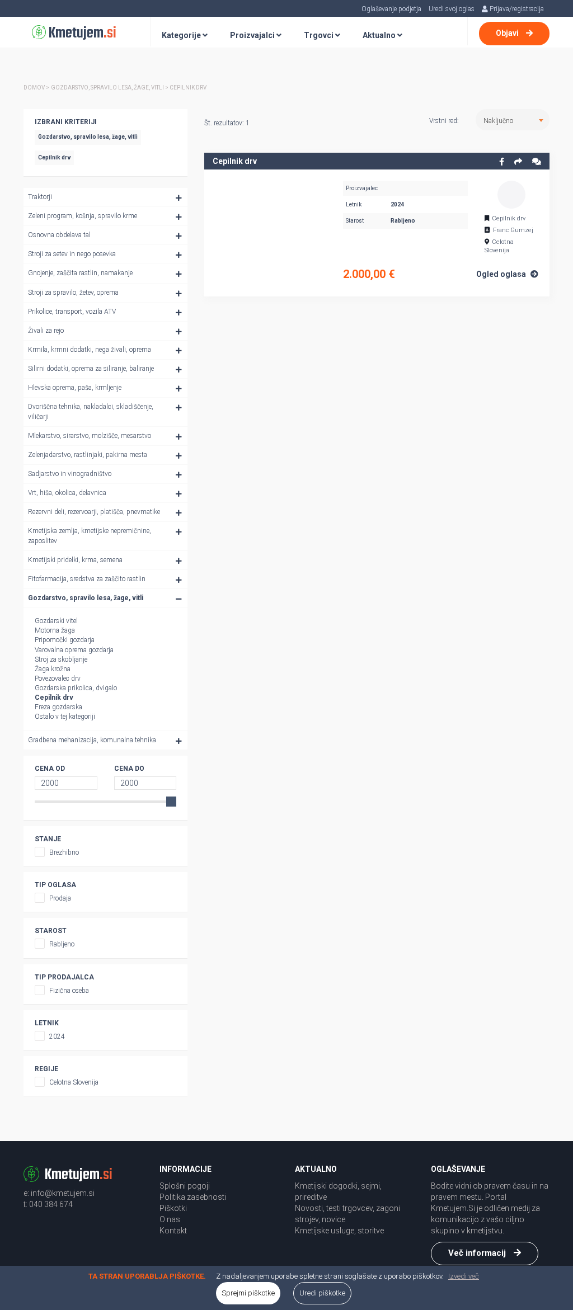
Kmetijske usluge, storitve (339, 1230)
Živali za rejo (46, 330)
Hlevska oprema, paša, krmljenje (74, 388)
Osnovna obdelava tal (59, 235)
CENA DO (129, 768)
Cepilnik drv (54, 697)
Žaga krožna (53, 669)
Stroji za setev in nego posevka (72, 254)
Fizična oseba (69, 991)
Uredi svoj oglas (452, 9)
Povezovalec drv (58, 678)
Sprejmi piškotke (248, 1293)
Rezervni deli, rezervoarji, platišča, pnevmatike (94, 512)
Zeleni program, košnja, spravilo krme (82, 216)
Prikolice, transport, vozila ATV (72, 311)
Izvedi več (463, 1276)
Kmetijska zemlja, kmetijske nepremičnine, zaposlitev (89, 535)
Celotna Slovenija (73, 1082)
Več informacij (478, 1253)
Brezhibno (64, 852)
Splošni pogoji (184, 1185)
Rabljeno (61, 944)
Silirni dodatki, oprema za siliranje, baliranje (91, 369)
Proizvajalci (253, 35)
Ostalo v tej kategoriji (65, 716)
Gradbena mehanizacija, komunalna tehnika (92, 740)
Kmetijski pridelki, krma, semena (75, 560)
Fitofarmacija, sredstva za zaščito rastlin (86, 579)
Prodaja (60, 898)
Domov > (36, 87)
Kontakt (173, 1230)
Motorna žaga (55, 630)
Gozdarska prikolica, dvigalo (76, 688)
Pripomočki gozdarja (65, 640)
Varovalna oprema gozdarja (74, 650)
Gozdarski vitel (56, 621)
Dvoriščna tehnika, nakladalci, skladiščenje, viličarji (90, 411)
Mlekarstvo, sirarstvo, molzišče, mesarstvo (89, 436)
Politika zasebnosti (192, 1197)
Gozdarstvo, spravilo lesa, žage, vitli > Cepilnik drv (128, 87)
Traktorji (40, 197)
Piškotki (173, 1208)
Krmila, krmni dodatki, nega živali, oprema (89, 350)
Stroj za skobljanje (61, 659)
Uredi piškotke (322, 1293)
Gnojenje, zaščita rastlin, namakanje (80, 273)
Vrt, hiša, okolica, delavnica (67, 493)
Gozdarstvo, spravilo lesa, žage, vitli (85, 598)
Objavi (508, 33)
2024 (57, 1036)
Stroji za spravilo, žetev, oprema (73, 292)
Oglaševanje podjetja (391, 9)
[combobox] (512, 119)
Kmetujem (81, 33)
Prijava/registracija (516, 9)
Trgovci (319, 35)
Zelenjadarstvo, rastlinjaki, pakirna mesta (87, 455)
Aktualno (380, 35)
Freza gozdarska (58, 707)
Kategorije (182, 35)
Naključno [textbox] (498, 121)
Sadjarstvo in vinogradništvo (69, 474)
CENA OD (50, 768)
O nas (169, 1219)
